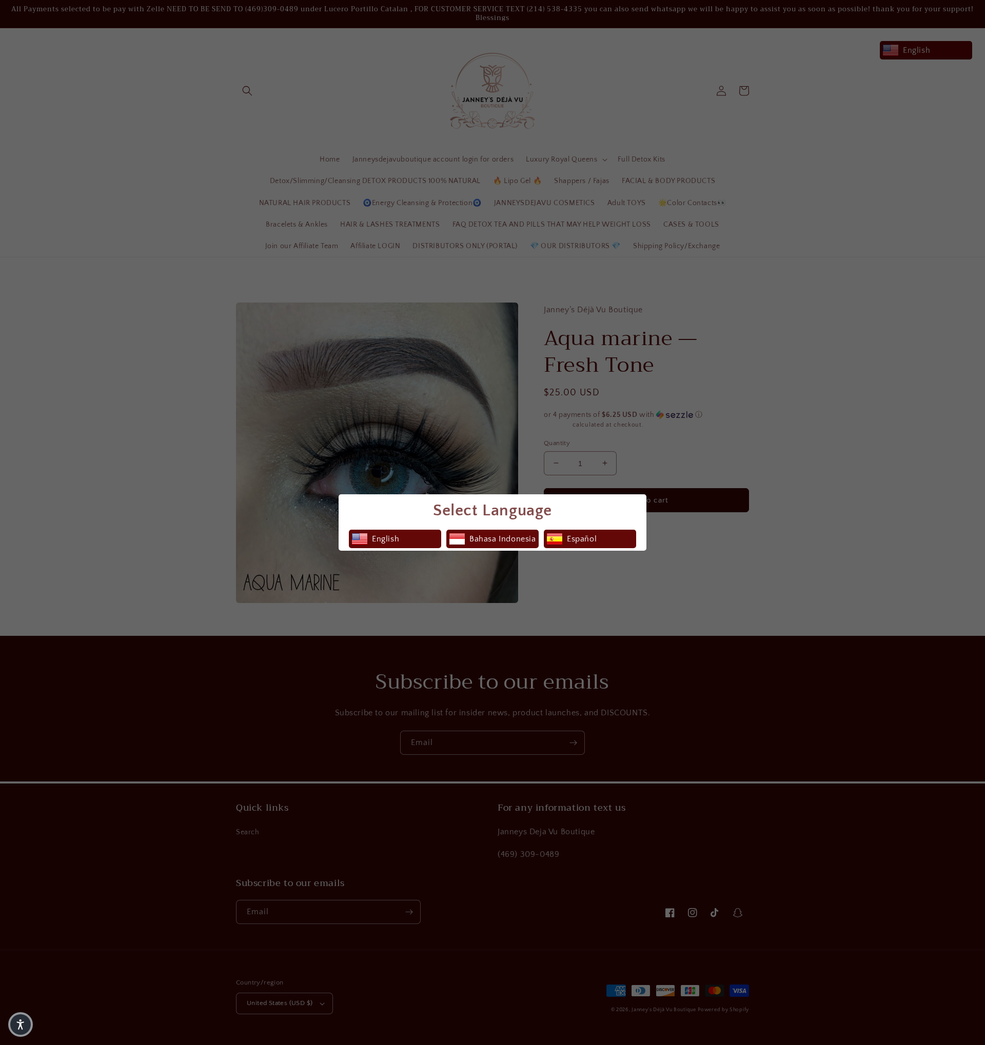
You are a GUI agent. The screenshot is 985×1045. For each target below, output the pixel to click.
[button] (20, 1024)
